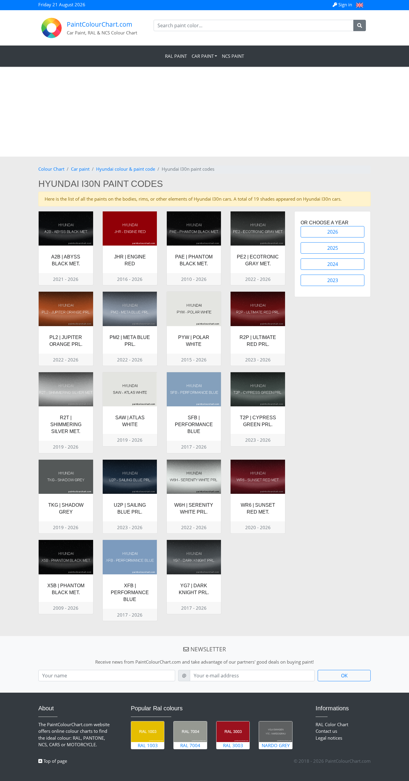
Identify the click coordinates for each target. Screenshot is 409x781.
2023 (332, 280)
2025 (332, 248)
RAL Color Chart (332, 724)
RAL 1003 (148, 745)
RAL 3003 (233, 745)
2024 (332, 264)
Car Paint (203, 56)
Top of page (54, 761)
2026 (332, 231)
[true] (359, 25)
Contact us (326, 731)
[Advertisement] (204, 112)
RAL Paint (176, 56)
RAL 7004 (190, 745)
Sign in (345, 4)
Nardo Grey (276, 745)
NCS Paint (233, 56)
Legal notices (329, 738)
